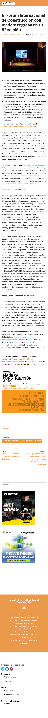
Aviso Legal (8, 690)
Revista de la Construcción (14, 34)
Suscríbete (8, 681)
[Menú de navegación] (43, 3)
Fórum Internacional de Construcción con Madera (22, 440)
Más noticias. (7, 428)
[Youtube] (11, 669)
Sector (41, 34)
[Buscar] (43, 484)
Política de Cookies (11, 695)
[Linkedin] (7, 669)
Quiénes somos (10, 677)
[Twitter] (2, 669)
